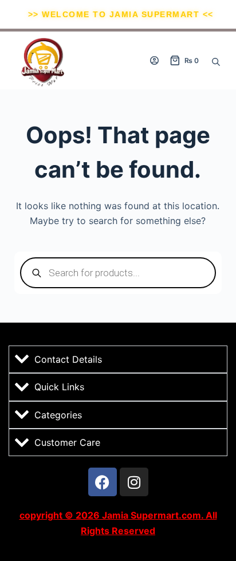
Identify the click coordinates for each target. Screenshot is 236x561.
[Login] (154, 60)
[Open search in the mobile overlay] (216, 60)
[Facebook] (102, 482)
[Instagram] (134, 482)
